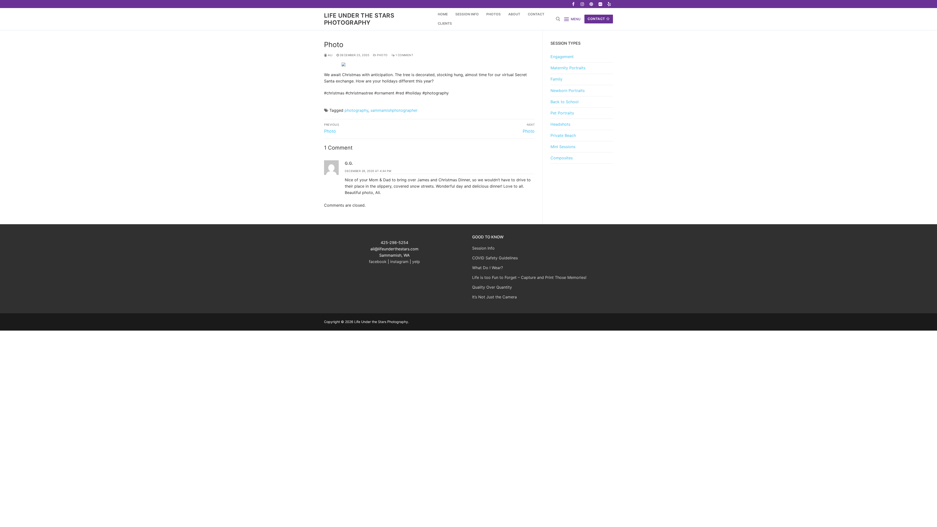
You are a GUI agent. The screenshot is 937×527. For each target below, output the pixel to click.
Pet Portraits (562, 113)
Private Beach (563, 135)
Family (556, 79)
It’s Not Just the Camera (494, 296)
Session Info (483, 248)
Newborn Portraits (567, 90)
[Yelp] (609, 4)
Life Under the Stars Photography (359, 19)
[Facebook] (573, 4)
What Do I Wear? (487, 267)
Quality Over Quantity (492, 287)
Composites (561, 157)
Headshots (560, 124)
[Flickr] (600, 4)
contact (596, 19)
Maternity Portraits (567, 67)
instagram (399, 261)
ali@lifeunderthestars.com (394, 248)
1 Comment (404, 55)
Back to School (564, 101)
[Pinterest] (591, 4)
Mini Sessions (562, 146)
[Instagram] (582, 4)
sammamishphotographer (394, 110)
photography (356, 110)
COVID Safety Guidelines (495, 257)
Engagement (562, 56)
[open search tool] (558, 19)
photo (382, 55)
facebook (378, 261)
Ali (330, 55)
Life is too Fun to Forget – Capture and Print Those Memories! (529, 277)
